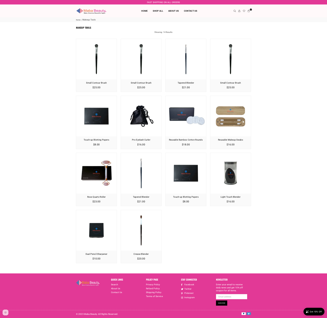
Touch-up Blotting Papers (96, 139)
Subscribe (221, 303)
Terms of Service (154, 296)
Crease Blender (141, 254)
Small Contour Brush (96, 83)
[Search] (234, 11)
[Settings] (239, 11)
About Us (115, 288)
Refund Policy (153, 288)
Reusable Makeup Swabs (230, 139)
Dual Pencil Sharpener (96, 254)
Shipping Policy (153, 292)
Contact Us (116, 292)
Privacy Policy (153, 284)
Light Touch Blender (231, 197)
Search (114, 284)
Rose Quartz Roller (96, 197)
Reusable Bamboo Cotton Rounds (186, 139)
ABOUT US (173, 11)
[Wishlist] (244, 11)
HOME (144, 11)
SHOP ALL (158, 11)
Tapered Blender (186, 83)
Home (78, 20)
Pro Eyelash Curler (141, 139)
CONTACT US (190, 11)
